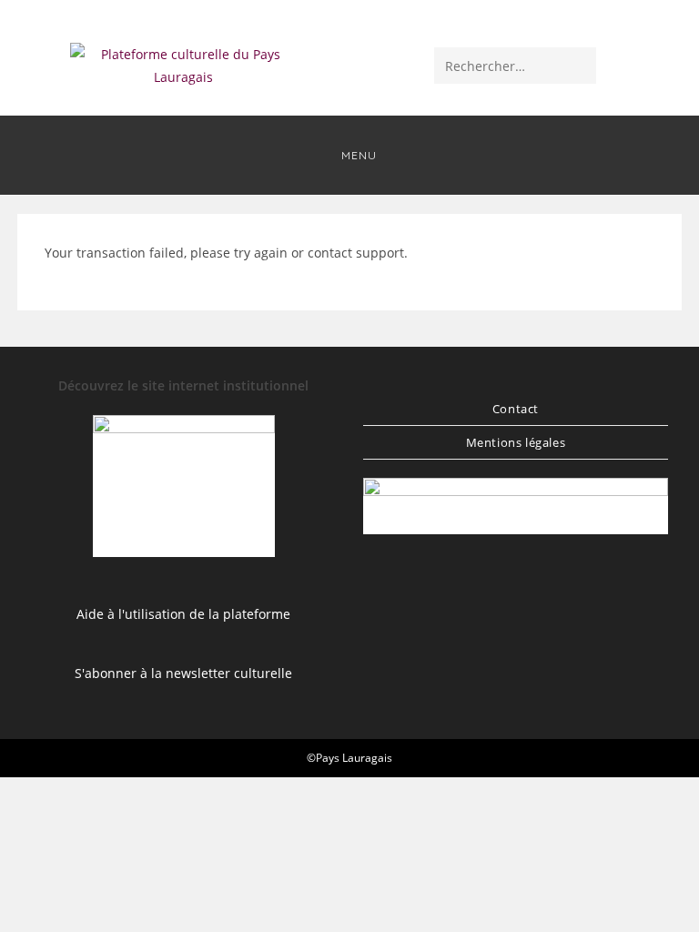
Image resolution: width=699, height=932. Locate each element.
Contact (515, 408)
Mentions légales (516, 442)
